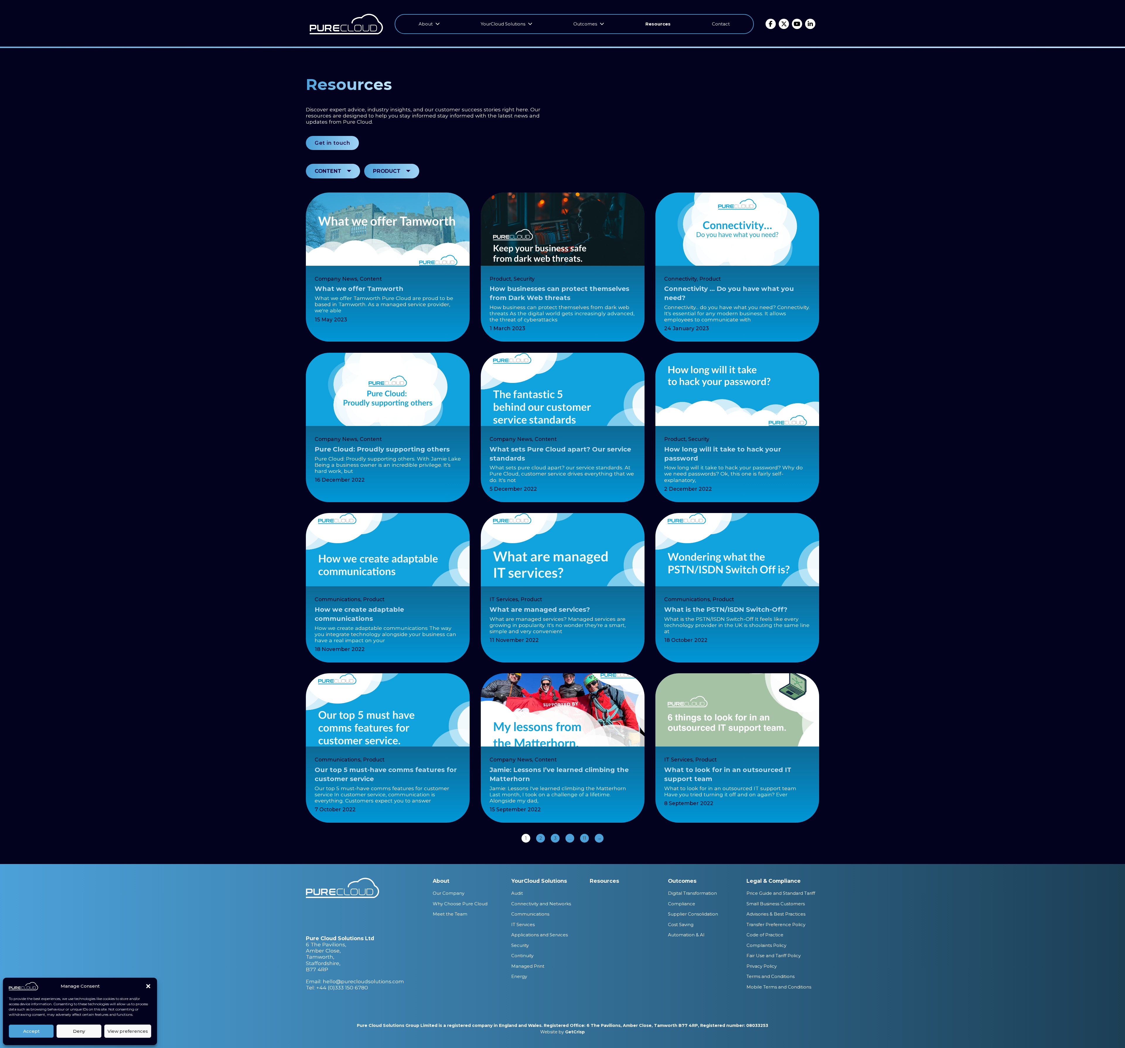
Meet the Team (450, 914)
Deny (79, 1031)
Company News (336, 279)
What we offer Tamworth (359, 289)
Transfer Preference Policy (775, 924)
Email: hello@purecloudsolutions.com (355, 981)
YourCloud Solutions (503, 24)
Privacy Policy (761, 966)
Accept (31, 1031)
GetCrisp (575, 1032)
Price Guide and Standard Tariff (780, 893)
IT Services (504, 599)
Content (371, 279)
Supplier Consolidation (693, 914)
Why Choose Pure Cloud (460, 903)
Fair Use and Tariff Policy (773, 955)
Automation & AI (686, 935)
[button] (148, 986)
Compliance (681, 903)
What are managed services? (540, 610)
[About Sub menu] (437, 24)
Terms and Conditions (770, 976)
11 (584, 838)
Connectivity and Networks (541, 903)
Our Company (448, 893)
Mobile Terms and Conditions (778, 987)
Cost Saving (680, 924)
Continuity (522, 955)
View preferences (128, 1031)
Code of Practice (764, 935)
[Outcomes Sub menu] (602, 24)
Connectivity (680, 279)
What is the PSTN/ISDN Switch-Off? (726, 610)
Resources (658, 24)
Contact (721, 24)
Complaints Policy (766, 945)
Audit (517, 893)
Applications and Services (539, 935)
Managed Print (527, 966)
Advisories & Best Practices (775, 914)
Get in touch (332, 143)
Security (524, 279)
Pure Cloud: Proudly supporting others (382, 449)
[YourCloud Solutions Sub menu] (530, 24)
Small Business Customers (775, 903)
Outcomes (585, 24)
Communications (337, 599)
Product (500, 279)
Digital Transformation (692, 893)
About (426, 24)
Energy (519, 976)
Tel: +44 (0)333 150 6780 (337, 987)
